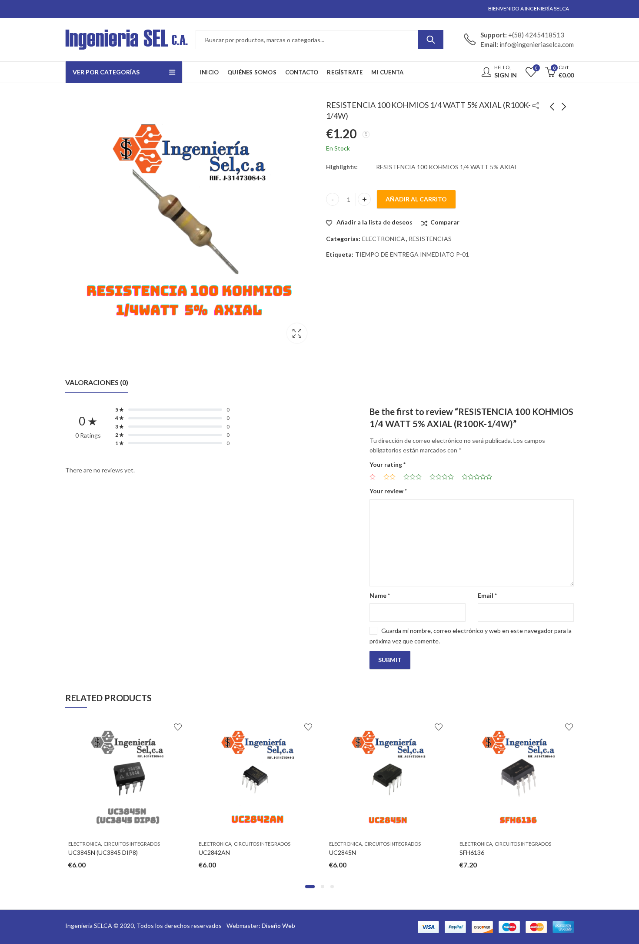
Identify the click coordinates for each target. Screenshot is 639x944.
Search (430, 39)
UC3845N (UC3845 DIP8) (100, 852)
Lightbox (297, 333)
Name (379, 595)
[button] (310, 886)
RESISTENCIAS (430, 238)
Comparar (444, 222)
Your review (388, 491)
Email (487, 595)
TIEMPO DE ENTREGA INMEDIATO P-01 (412, 254)
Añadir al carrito (416, 199)
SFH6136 (468, 852)
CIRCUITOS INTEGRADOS (128, 844)
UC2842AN (211, 852)
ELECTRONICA (383, 238)
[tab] (96, 382)
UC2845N (339, 852)
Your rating (387, 464)
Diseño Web (278, 925)
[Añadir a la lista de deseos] (175, 727)
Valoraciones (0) (96, 382)
